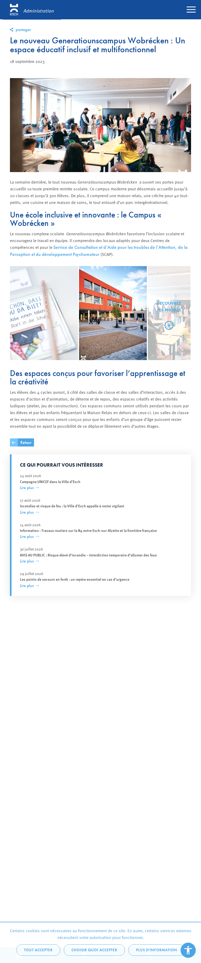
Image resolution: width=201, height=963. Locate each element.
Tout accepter (38, 950)
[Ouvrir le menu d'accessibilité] (188, 950)
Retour (25, 442)
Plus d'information (156, 950)
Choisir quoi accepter (94, 950)
